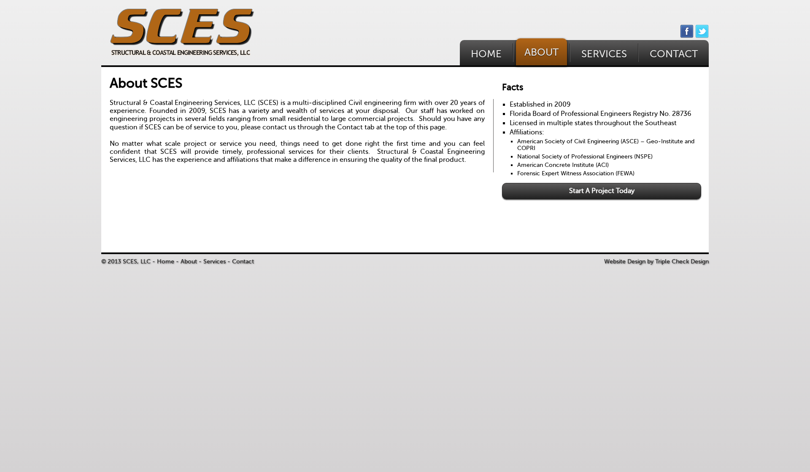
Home (165, 261)
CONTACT (674, 54)
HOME (486, 54)
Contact (243, 261)
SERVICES (604, 54)
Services (214, 261)
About (189, 261)
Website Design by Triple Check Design (656, 261)
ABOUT (541, 52)
